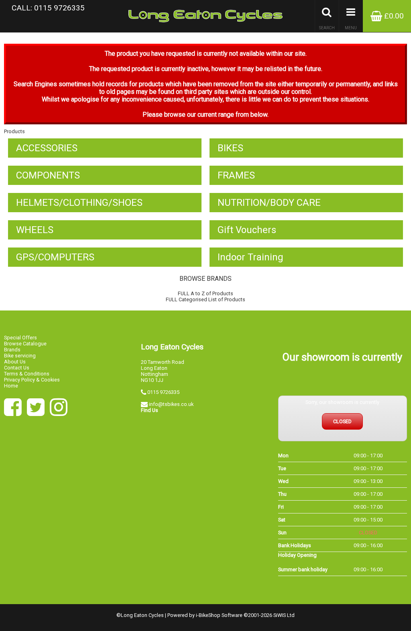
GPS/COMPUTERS (55, 257)
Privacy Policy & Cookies (32, 380)
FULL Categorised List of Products (205, 299)
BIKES (230, 148)
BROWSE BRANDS (205, 278)
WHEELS (34, 229)
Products (14, 131)
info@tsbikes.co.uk (171, 404)
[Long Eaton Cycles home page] (205, 16)
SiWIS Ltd (284, 615)
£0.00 (393, 15)
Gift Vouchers (247, 229)
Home (11, 386)
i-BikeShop (208, 615)
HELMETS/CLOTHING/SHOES (79, 202)
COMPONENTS (48, 175)
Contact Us (16, 368)
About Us (15, 362)
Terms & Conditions (26, 374)
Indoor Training (250, 257)
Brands (12, 350)
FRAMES (236, 175)
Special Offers (20, 338)
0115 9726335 (163, 392)
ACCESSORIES (46, 148)
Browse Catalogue (25, 344)
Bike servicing (20, 356)
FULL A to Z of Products (205, 293)
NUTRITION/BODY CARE (269, 202)
